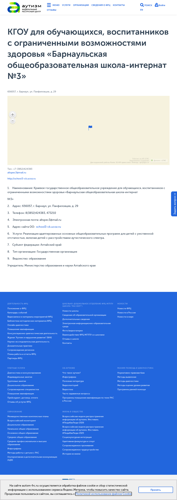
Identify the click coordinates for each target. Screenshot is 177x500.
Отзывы (69, 11)
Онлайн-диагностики (18, 325)
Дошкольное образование (20, 385)
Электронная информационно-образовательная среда (86, 325)
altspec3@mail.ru (16, 172)
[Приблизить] (12, 114)
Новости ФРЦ (124, 308)
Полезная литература (73, 381)
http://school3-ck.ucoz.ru (21, 178)
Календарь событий (17, 312)
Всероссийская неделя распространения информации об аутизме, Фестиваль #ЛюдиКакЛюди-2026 (83, 419)
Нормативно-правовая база (131, 373)
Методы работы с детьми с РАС (23, 453)
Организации (86, 5)
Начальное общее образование (23, 429)
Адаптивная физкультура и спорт (78, 441)
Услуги (69, 5)
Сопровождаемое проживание (78, 445)
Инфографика (69, 377)
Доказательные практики (19, 346)
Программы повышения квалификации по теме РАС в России (88, 399)
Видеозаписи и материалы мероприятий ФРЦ (30, 317)
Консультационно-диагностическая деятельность (32, 333)
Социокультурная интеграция (77, 437)
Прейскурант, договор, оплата (22, 398)
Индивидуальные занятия (19, 377)
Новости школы (70, 311)
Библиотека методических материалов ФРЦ (29, 321)
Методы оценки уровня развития (133, 385)
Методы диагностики (127, 381)
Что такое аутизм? (71, 373)
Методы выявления (126, 377)
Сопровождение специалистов (23, 389)
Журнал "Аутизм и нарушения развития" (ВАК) (29, 337)
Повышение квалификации (20, 329)
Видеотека (67, 389)
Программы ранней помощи (131, 389)
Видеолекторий (70, 385)
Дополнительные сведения (76, 319)
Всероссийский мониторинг (21, 420)
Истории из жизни (71, 454)
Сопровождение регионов (20, 350)
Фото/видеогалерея (72, 330)
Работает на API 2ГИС (140, 159)
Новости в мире (125, 317)
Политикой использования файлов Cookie (104, 494)
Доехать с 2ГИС (160, 160)
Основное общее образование (22, 433)
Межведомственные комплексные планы (28, 416)
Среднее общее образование (22, 437)
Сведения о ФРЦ (110, 5)
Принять (156, 489)
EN (141, 10)
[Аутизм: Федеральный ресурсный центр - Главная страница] (24, 8)
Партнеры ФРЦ (14, 358)
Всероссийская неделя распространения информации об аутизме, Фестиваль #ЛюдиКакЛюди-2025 (83, 430)
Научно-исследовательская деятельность (28, 341)
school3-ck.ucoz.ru (48, 226)
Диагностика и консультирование (24, 373)
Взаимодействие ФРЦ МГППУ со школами (83, 335)
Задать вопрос (174, 205)
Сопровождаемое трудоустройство (80, 449)
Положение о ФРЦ (16, 308)
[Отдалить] (12, 121)
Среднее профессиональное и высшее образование (27, 443)
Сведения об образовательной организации (84, 315)
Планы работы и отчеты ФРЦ (21, 354)
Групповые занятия (16, 381)
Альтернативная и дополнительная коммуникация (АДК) (32, 458)
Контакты (53, 11)
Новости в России (126, 312)
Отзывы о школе (70, 339)
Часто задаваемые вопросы (76, 393)
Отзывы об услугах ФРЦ (19, 402)
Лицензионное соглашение (139, 160)
